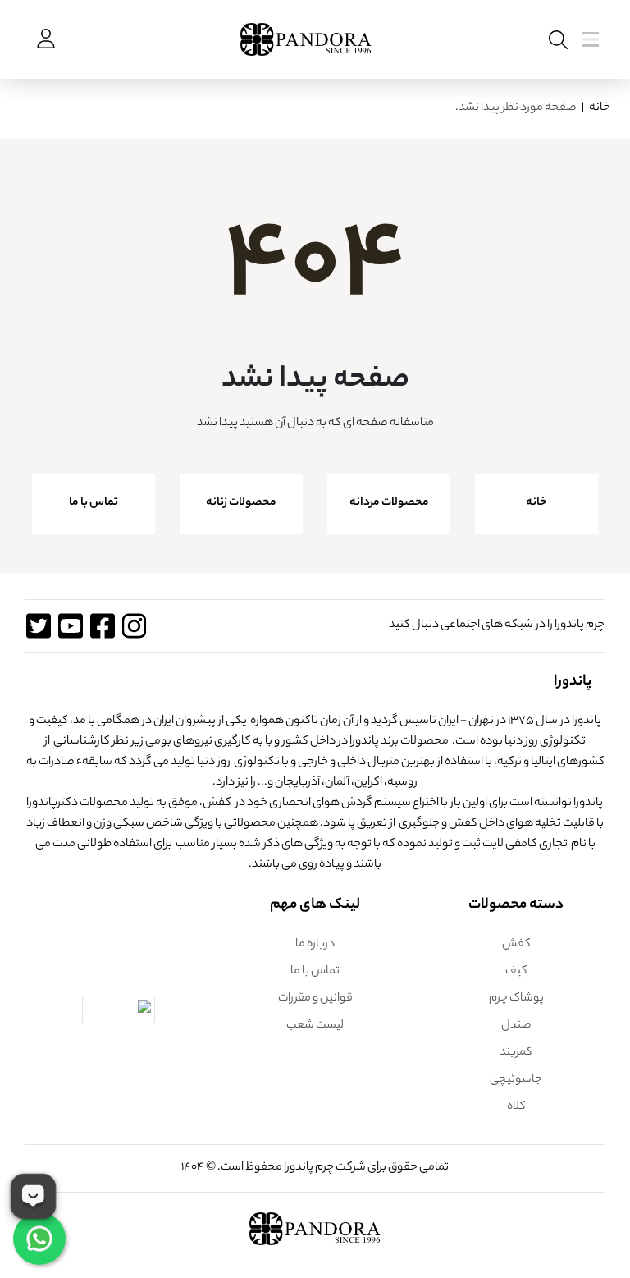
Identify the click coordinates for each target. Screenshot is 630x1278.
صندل (516, 1026)
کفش (516, 945)
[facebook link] (102, 626)
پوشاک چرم (516, 999)
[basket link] (44, 39)
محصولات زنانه (241, 503)
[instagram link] (134, 626)
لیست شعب (315, 1026)
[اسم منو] (555, 39)
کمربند (516, 1053)
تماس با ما (93, 503)
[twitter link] (38, 626)
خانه (599, 108)
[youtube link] (70, 626)
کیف (516, 972)
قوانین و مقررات (315, 999)
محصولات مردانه (389, 503)
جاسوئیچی (516, 1080)
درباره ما (315, 945)
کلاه (516, 1107)
